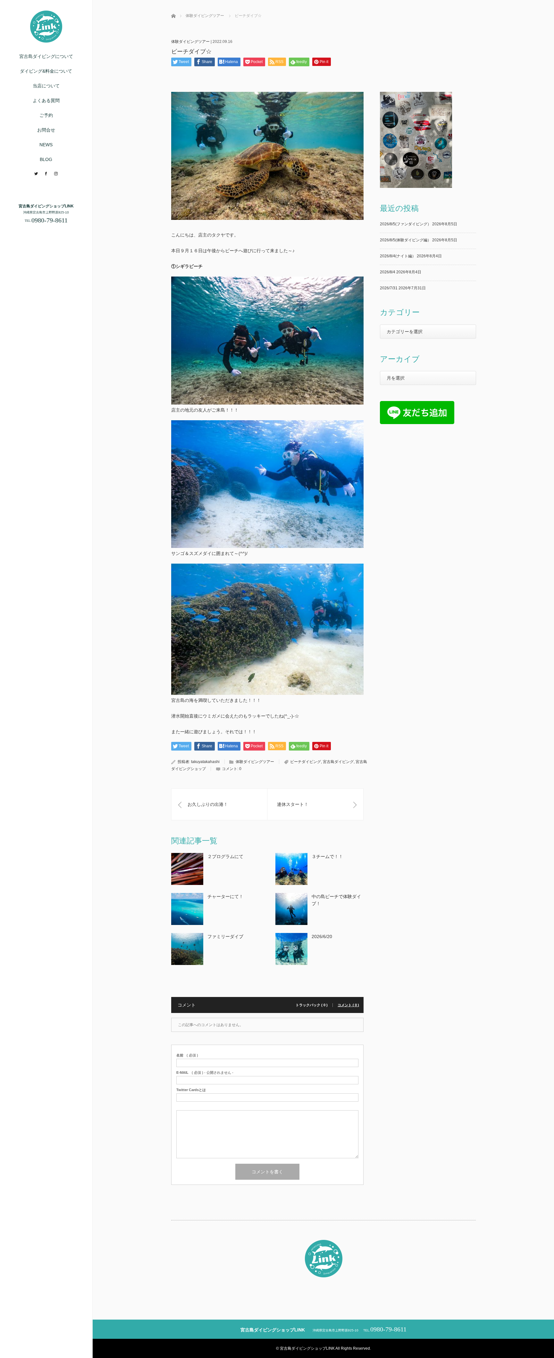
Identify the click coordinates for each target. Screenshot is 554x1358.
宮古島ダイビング (338, 761)
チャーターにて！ (225, 896)
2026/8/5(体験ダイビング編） (405, 240)
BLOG (46, 159)
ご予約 (46, 115)
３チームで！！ (327, 856)
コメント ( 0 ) (348, 1005)
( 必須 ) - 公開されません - (204, 1072)
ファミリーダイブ (225, 936)
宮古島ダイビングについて (46, 56)
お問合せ (46, 130)
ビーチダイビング (305, 761)
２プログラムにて (225, 856)
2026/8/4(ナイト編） (398, 256)
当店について (46, 85)
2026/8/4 (387, 272)
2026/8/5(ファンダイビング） (405, 224)
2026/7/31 (389, 288)
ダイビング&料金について (46, 71)
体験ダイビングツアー (190, 41)
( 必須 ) (187, 1055)
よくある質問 (46, 100)
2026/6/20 (322, 936)
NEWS (46, 144)
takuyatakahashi (205, 761)
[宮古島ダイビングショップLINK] (46, 40)
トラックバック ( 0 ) (312, 1005)
